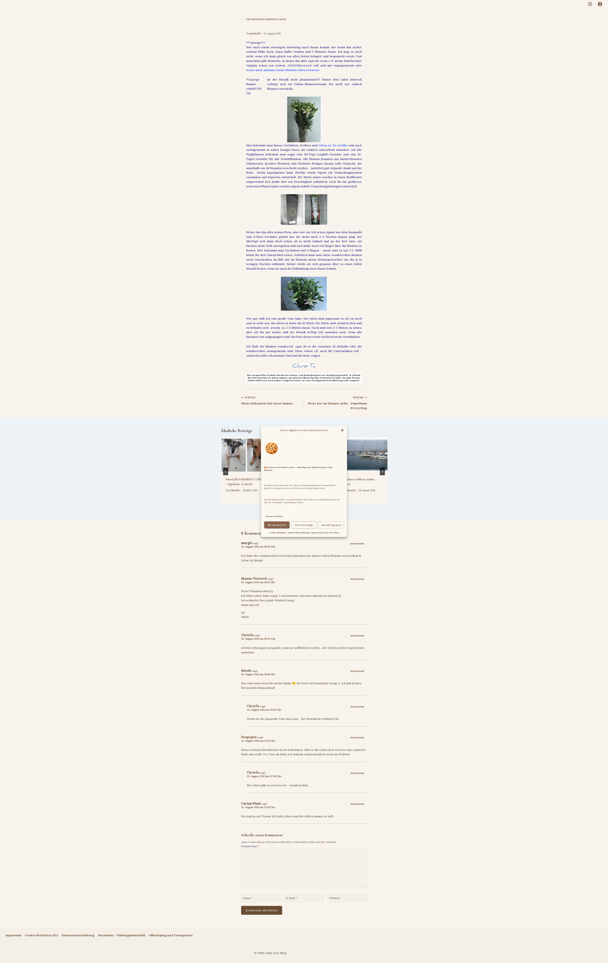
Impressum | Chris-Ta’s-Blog (325, 532)
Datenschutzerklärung (299, 532)
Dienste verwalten (274, 516)
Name (248, 898)
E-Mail (291, 898)
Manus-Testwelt (254, 579)
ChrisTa (235, 490)
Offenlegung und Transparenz (171, 935)
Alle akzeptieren (277, 525)
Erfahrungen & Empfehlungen (266, 19)
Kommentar (250, 846)
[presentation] (246, 455)
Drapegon (249, 737)
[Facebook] (600, 4)
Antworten (357, 543)
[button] (342, 430)
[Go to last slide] (225, 471)
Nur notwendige (304, 525)
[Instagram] (590, 4)
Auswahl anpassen (331, 525)
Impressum (14, 935)
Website (334, 898)
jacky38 (255, 33)
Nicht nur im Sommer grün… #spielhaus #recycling (337, 403)
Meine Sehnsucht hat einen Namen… (268, 400)
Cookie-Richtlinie (277, 532)
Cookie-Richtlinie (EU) (41, 935)
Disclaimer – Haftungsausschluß (121, 935)
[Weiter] (382, 471)
